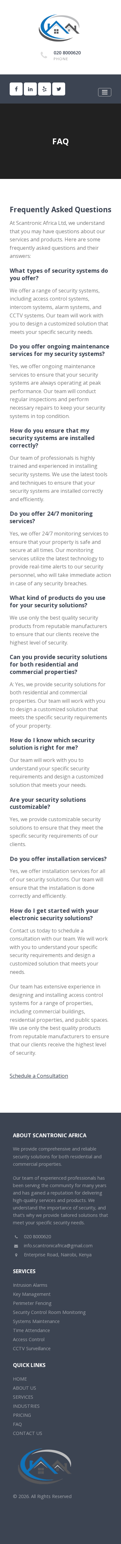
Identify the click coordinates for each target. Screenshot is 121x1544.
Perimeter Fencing (32, 1303)
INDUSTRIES (26, 1406)
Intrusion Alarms (30, 1285)
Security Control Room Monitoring (49, 1312)
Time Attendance (31, 1330)
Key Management (32, 1294)
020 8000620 (67, 53)
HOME (20, 1379)
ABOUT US (24, 1388)
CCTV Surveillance (32, 1348)
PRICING (22, 1415)
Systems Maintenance (36, 1321)
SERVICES (23, 1397)
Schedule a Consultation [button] (39, 1075)
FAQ (17, 1424)
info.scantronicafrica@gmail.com (58, 1245)
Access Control (29, 1339)
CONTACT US (27, 1433)
